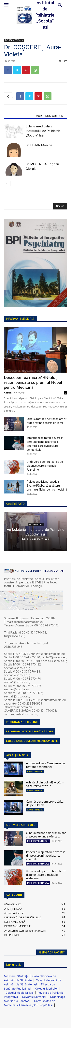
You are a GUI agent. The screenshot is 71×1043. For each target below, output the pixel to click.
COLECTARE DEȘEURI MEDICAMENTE (32, 740)
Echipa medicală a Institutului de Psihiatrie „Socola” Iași (43, 130)
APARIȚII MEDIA (35, 771)
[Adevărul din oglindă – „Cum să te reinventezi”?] (13, 788)
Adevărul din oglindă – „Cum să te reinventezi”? (45, 784)
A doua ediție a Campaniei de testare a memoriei (45, 765)
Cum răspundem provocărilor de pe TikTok (45, 803)
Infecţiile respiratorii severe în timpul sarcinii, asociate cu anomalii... (45, 855)
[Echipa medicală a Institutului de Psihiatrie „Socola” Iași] (14, 131)
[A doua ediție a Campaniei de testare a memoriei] (13, 769)
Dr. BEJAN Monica (39, 145)
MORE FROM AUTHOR (49, 116)
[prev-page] (6, 183)
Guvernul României (34, 996)
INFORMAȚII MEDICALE (38, 841)
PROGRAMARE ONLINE (22, 721)
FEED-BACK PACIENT (52, 952)
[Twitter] (17, 70)
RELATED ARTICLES (18, 116)
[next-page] (12, 183)
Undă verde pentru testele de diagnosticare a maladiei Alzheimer (45, 465)
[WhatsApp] (35, 70)
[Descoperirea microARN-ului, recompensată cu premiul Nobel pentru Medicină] (35, 350)
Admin (8, 392)
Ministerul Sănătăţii (16, 976)
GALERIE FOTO (15, 503)
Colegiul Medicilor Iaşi (19, 992)
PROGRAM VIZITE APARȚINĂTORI (29, 731)
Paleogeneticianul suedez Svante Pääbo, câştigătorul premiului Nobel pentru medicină (47, 485)
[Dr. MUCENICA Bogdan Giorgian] (14, 169)
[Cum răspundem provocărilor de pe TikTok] (13, 807)
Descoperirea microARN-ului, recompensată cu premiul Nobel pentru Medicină (33, 382)
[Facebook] (8, 70)
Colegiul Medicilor (46, 988)
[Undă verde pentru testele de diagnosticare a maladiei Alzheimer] (14, 467)
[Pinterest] (26, 70)
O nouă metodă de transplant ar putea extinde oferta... (46, 834)
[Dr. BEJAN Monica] (14, 150)
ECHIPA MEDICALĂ (14, 40)
